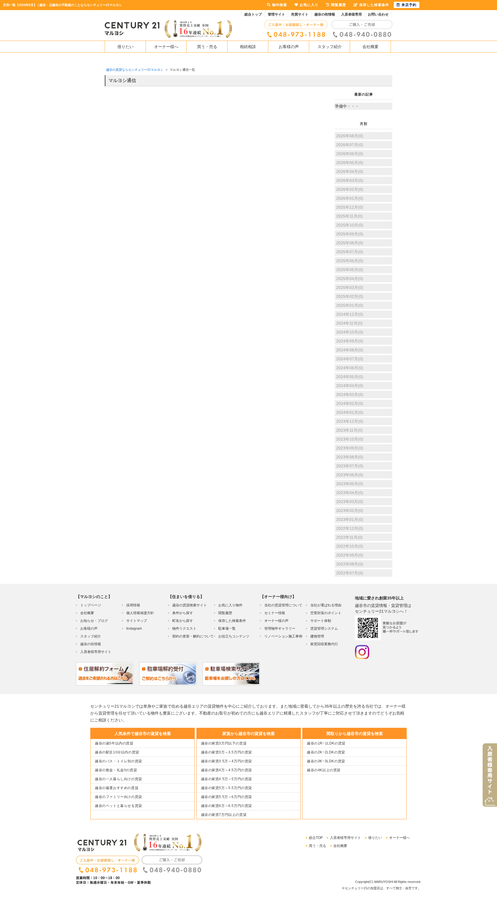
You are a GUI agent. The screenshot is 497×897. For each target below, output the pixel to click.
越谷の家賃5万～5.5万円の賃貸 (226, 788)
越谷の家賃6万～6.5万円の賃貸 (226, 806)
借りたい (125, 46)
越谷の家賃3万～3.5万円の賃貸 (226, 752)
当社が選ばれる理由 (325, 605)
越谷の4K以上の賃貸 (324, 770)
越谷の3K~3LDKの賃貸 (326, 761)
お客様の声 (289, 46)
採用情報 (133, 605)
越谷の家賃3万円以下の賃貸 (224, 743)
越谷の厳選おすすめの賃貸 (116, 788)
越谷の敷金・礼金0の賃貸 (116, 770)
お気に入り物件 (230, 605)
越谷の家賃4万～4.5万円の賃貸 (226, 770)
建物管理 (317, 636)
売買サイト (299, 14)
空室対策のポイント (325, 613)
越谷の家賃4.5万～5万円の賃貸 (226, 779)
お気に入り (309, 5)
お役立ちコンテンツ (233, 636)
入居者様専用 (351, 14)
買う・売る (207, 46)
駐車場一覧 (227, 628)
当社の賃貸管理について (283, 605)
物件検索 (279, 5)
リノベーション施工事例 (283, 636)
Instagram (134, 628)
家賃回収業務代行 (324, 644)
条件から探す (182, 613)
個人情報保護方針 (140, 613)
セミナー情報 (274, 613)
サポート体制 (320, 621)
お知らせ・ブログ (94, 621)
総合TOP (316, 838)
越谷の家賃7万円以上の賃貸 (224, 815)
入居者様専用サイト (95, 652)
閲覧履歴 (225, 613)
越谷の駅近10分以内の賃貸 (117, 752)
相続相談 (248, 46)
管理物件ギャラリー (279, 628)
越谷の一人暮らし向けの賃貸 (118, 779)
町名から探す (182, 621)
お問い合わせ (378, 14)
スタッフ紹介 (330, 46)
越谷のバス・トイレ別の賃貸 (118, 761)
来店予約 (409, 5)
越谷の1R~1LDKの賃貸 (326, 743)
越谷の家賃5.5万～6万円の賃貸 (226, 797)
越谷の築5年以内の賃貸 (114, 743)
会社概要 (370, 46)
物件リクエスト (184, 628)
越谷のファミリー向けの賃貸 (118, 797)
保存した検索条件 (232, 621)
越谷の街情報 (324, 14)
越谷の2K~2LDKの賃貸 (326, 752)
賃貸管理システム (324, 628)
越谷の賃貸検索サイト (189, 605)
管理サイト (276, 14)
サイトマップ (136, 621)
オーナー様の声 (276, 621)
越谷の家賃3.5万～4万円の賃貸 (226, 761)
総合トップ (253, 14)
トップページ (90, 605)
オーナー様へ (166, 46)
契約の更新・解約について (193, 636)
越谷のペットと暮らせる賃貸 (118, 806)
